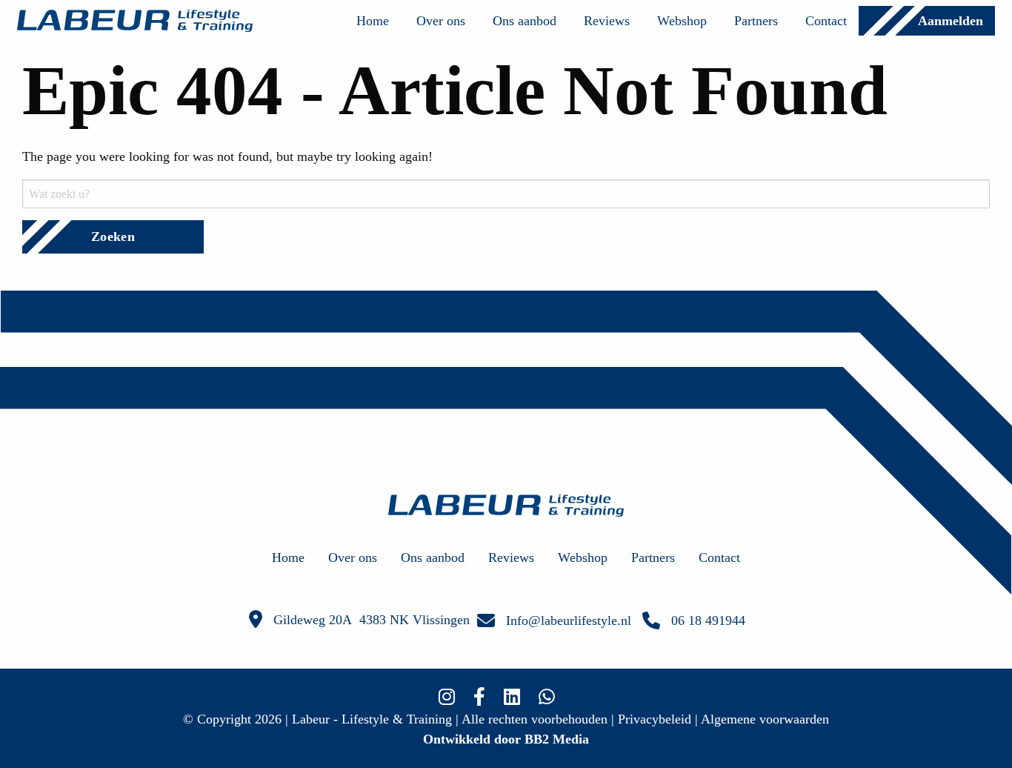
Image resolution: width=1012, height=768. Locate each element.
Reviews (607, 20)
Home (372, 20)
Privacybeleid (654, 719)
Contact (826, 20)
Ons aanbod (524, 20)
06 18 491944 (708, 620)
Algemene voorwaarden (765, 719)
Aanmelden (950, 20)
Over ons (440, 20)
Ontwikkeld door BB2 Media (506, 739)
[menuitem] (372, 21)
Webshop (682, 20)
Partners (756, 20)
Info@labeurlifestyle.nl (568, 620)
